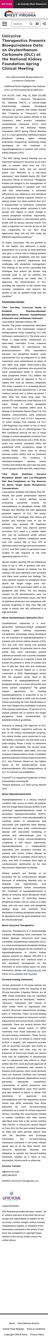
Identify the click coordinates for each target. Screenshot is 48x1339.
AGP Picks (7, 4)
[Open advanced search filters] (37, 24)
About (12, 1323)
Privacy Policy (37, 1334)
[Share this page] (44, 23)
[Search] (31, 24)
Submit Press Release (13, 1329)
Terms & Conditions (35, 1329)
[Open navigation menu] (4, 23)
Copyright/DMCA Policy (16, 1334)
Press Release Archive (28, 1323)
